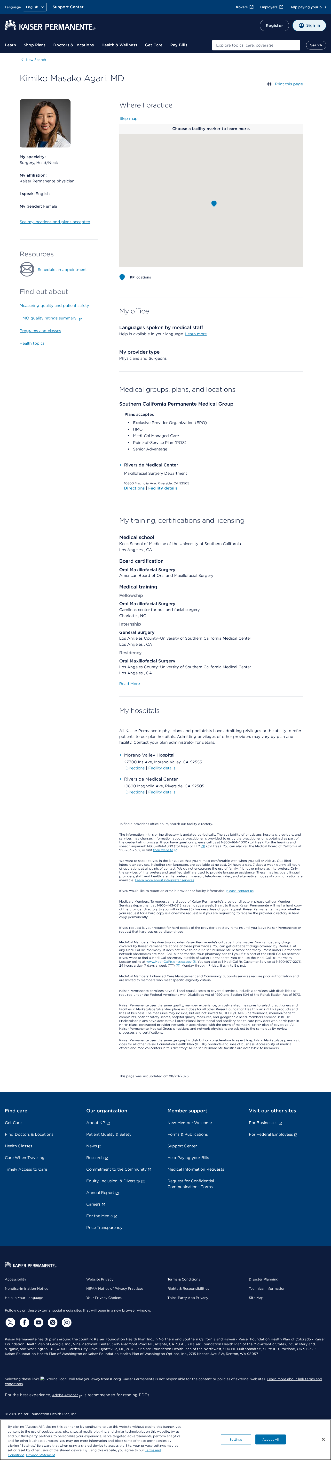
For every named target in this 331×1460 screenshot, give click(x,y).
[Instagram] (66, 1322)
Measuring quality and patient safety (54, 305)
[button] (214, 203)
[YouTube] (38, 1322)
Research (95, 1157)
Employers (268, 7)
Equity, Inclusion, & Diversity (113, 1181)
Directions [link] (135, 768)
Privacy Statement (40, 1455)
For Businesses (263, 1122)
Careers (93, 1204)
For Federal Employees (271, 1134)
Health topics (32, 343)
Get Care (154, 45)
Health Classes (18, 1146)
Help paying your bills (308, 7)
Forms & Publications (187, 1134)
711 (203, 846)
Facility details (163, 488)
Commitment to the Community (116, 1169)
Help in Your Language (24, 1298)
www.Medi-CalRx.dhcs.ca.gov (169, 961)
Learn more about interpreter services (164, 880)
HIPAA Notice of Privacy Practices (114, 1288)
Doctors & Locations (73, 45)
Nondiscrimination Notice (26, 1288)
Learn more (196, 334)
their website (163, 850)
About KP (95, 1122)
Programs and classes (40, 330)
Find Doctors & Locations (29, 1134)
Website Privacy (99, 1279)
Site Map (256, 1298)
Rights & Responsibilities (188, 1288)
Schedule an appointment (62, 269)
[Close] (323, 1439)
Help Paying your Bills (188, 1157)
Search (316, 45)
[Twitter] (10, 1322)
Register (274, 25)
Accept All (270, 1439)
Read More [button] (129, 683)
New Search (36, 60)
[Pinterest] (52, 1322)
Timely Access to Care (26, 1169)
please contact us (239, 891)
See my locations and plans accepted (55, 222)
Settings (235, 1439)
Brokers (241, 7)
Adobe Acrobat (65, 1395)
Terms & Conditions (183, 1279)
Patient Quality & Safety (108, 1134)
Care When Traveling (25, 1157)
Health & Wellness (119, 45)
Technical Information (267, 1288)
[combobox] (256, 45)
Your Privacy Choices (104, 1298)
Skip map (129, 118)
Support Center (68, 7)
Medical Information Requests (195, 1169)
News (91, 1146)
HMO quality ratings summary (49, 318)
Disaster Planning (263, 1279)
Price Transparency (104, 1227)
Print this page (289, 84)
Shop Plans (35, 45)
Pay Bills (178, 45)
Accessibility (15, 1279)
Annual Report (100, 1192)
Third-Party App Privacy (187, 1298)
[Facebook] (24, 1322)
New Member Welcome (189, 1122)
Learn (10, 45)
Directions (135, 488)
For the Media (99, 1216)
